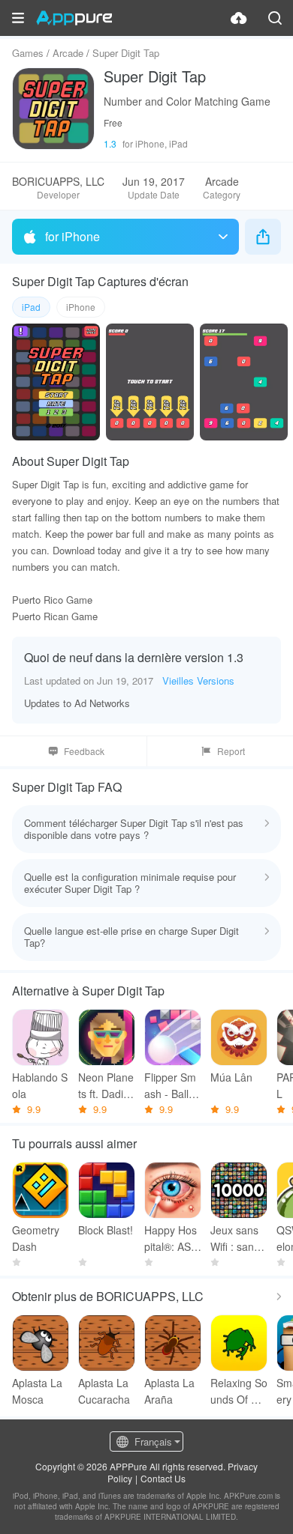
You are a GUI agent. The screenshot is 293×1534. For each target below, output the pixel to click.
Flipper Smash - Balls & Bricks (170, 1086)
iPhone (80, 306)
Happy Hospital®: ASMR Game (172, 1238)
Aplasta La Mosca (37, 1391)
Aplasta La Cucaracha (104, 1391)
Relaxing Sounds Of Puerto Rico (238, 1391)
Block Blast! (105, 1229)
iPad (31, 306)
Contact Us (163, 1478)
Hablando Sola (40, 1085)
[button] (18, 18)
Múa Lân (231, 1077)
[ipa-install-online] (239, 18)
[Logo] (74, 17)
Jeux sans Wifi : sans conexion (238, 1238)
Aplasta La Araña (169, 1391)
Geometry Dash (35, 1238)
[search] (275, 18)
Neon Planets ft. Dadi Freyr (106, 1086)
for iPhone (72, 236)
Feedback (84, 751)
